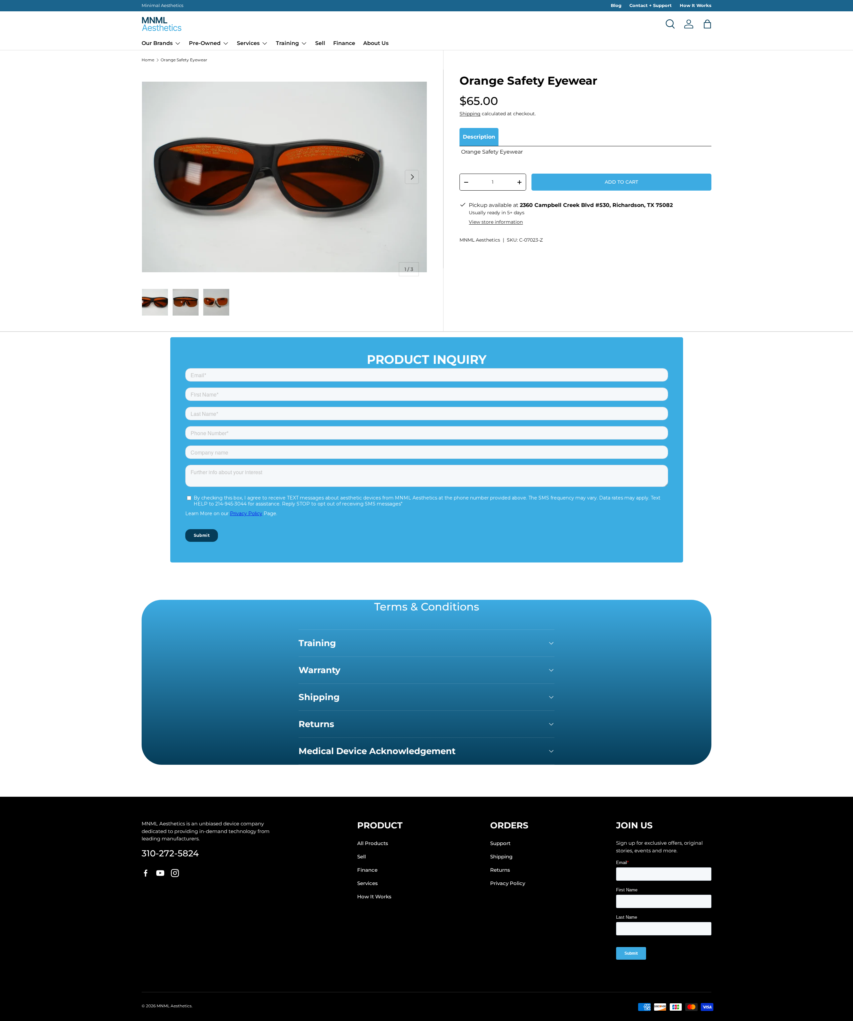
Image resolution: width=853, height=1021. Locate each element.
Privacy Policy (507, 883)
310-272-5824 (170, 853)
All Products (372, 843)
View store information (496, 222)
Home (148, 60)
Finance (344, 43)
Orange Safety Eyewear (184, 60)
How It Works (695, 5)
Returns (500, 870)
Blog (616, 5)
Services (248, 43)
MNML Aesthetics (479, 240)
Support (500, 843)
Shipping (469, 114)
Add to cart (621, 182)
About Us (376, 43)
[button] (707, 24)
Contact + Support (650, 5)
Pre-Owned (205, 43)
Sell (320, 43)
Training (287, 43)
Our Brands (157, 43)
